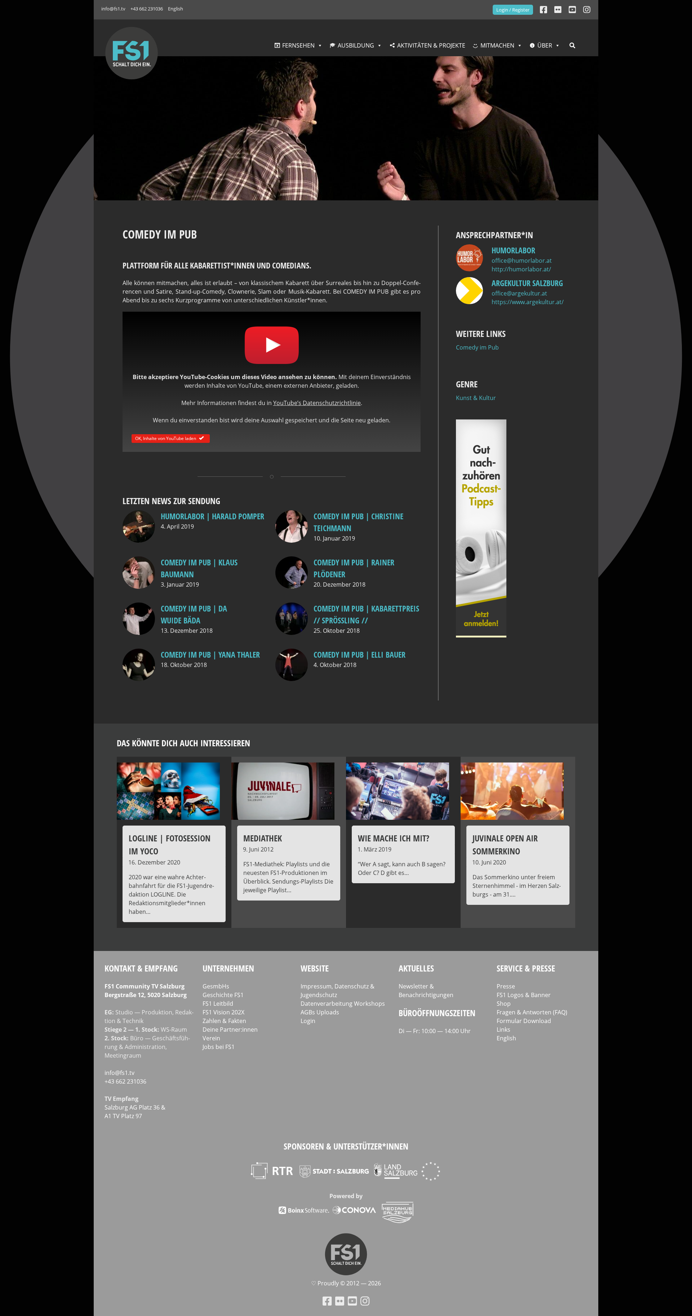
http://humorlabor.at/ (521, 269)
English (175, 8)
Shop (504, 1004)
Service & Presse (526, 968)
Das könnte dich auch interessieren (183, 743)
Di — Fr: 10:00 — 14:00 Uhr (435, 1031)
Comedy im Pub (477, 347)
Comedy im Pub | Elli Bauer (359, 654)
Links (503, 1029)
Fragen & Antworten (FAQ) (532, 1012)
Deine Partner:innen (230, 1029)
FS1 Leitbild (218, 1004)
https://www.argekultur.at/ (528, 302)
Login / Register (512, 9)
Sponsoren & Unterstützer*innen (346, 1146)
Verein (211, 1038)
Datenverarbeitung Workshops (343, 1004)
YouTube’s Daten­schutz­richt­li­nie (317, 403)
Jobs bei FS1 (219, 1047)
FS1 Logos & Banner (524, 995)
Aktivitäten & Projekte (431, 45)
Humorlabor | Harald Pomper (212, 516)
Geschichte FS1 (223, 995)
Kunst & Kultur (476, 398)
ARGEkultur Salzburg (527, 282)
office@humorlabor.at (522, 260)
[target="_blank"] (587, 9)
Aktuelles (416, 968)
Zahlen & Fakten (224, 1021)
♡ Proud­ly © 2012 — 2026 (346, 1284)
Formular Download (524, 1021)
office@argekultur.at (519, 293)
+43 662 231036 (146, 8)
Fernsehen (298, 45)
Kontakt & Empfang (141, 968)
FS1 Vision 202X (223, 1012)
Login (308, 1021)
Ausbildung (356, 45)
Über (544, 45)
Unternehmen (228, 968)
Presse (506, 986)
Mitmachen (497, 45)
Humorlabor (513, 250)
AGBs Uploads (320, 1012)
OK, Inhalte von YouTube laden (165, 438)
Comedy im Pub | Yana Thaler (210, 654)
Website (315, 968)
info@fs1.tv (113, 8)
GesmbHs (216, 986)
